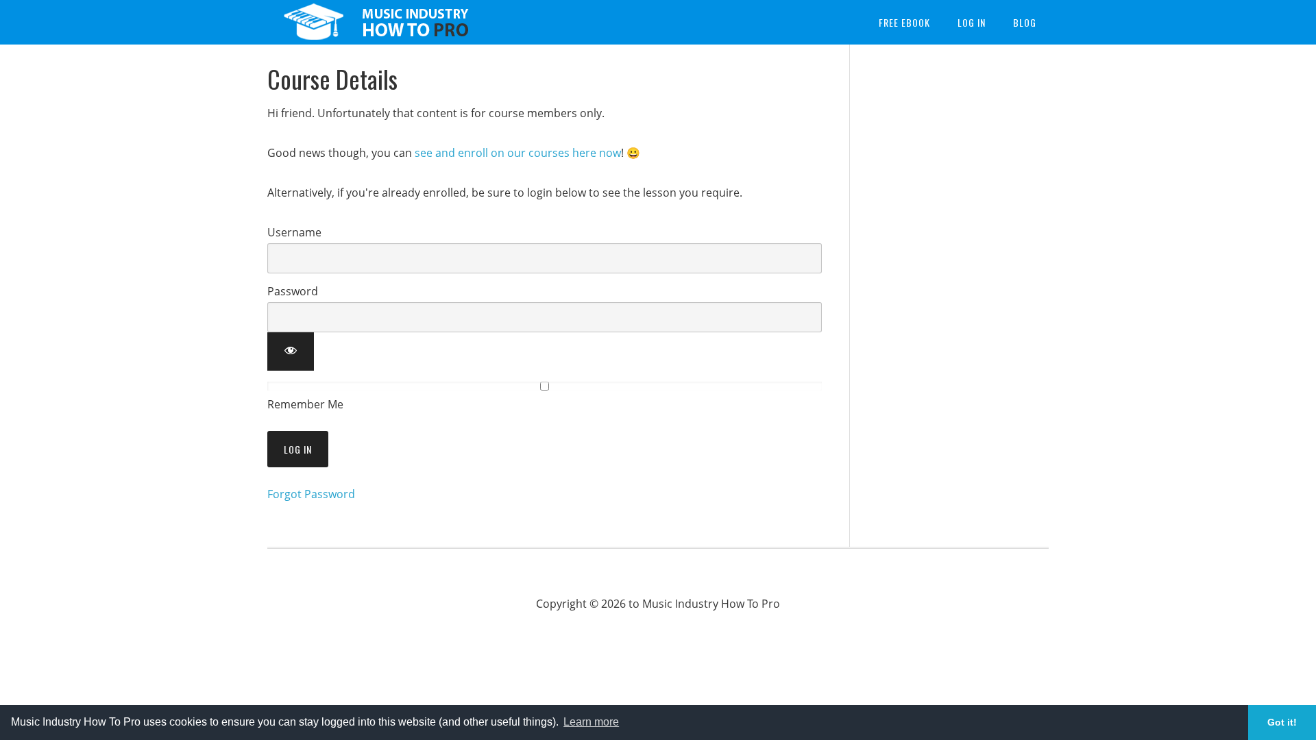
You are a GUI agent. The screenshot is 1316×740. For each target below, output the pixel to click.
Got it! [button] (1282, 722)
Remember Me (305, 404)
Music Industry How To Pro (377, 22)
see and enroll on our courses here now (518, 152)
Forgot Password (311, 494)
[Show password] (290, 351)
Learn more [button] (591, 722)
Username (294, 232)
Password (292, 291)
